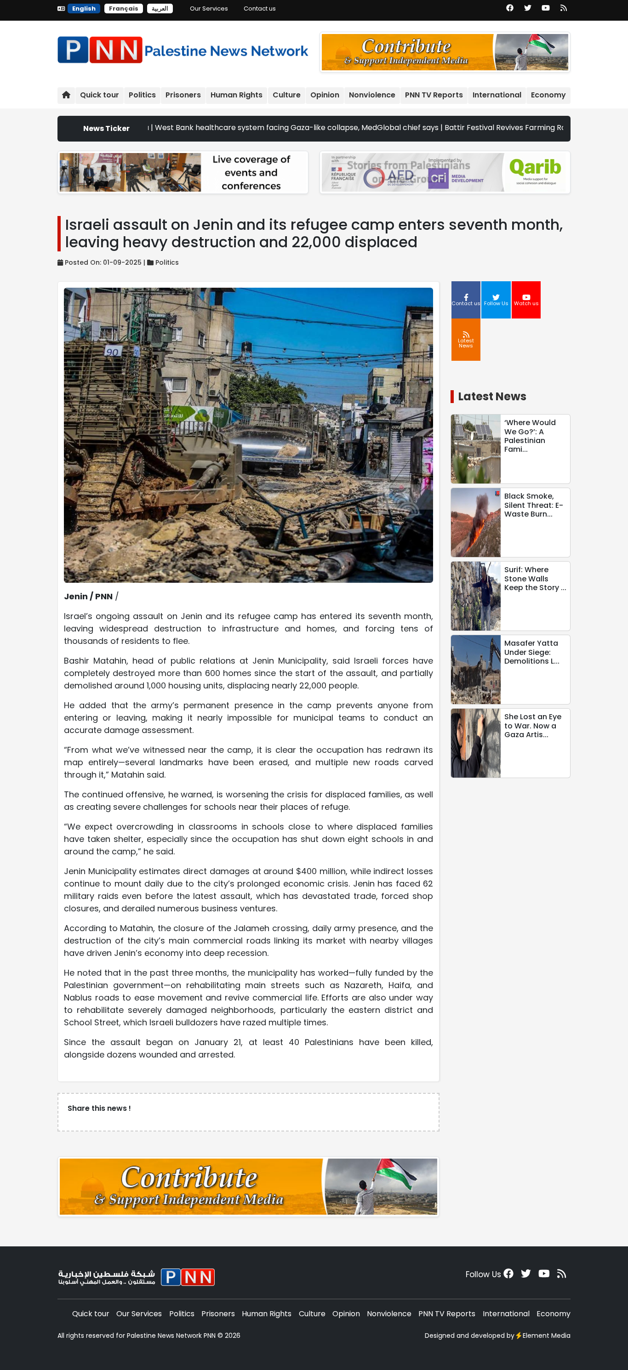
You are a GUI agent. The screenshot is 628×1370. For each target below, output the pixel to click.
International (497, 95)
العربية (160, 8)
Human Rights (237, 95)
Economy (548, 95)
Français (123, 8)
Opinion (324, 95)
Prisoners (183, 95)
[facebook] (510, 11)
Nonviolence (372, 95)
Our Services (209, 8)
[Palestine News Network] (182, 47)
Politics (142, 95)
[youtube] (546, 11)
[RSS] (564, 11)
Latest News (492, 396)
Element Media (547, 1335)
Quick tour (99, 95)
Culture (287, 95)
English (84, 8)
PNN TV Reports (434, 95)
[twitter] (528, 11)
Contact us (260, 8)
